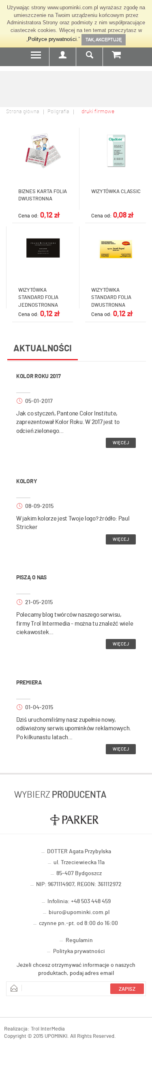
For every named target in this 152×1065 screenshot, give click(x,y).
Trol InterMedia (48, 1029)
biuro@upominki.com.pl (79, 912)
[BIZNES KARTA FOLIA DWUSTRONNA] (42, 150)
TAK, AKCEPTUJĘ (104, 39)
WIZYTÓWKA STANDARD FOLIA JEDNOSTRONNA (38, 298)
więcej (121, 443)
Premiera (29, 683)
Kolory (26, 481)
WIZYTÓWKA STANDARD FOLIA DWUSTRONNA (111, 298)
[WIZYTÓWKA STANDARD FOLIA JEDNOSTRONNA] (42, 249)
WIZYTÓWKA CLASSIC (116, 191)
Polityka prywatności (79, 951)
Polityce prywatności (52, 39)
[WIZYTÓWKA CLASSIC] (115, 150)
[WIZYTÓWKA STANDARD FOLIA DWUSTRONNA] (115, 249)
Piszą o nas (31, 578)
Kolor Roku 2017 (38, 376)
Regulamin (79, 940)
